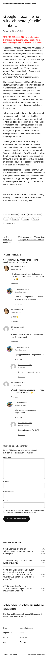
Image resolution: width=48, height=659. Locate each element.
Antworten (14, 284)
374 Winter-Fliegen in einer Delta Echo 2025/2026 (17, 562)
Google (30, 214)
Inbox (39, 214)
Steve (14, 31)
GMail (23, 214)
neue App (26, 219)
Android (20, 31)
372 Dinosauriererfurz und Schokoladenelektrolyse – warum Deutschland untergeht (17, 588)
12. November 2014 (18, 266)
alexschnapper (16, 269)
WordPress (41, 654)
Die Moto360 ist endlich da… (8, 239)
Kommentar (8, 457)
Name (5, 481)
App (6, 214)
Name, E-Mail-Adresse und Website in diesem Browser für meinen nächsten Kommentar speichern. (25, 512)
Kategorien (15, 219)
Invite (6, 219)
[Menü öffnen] (43, 3)
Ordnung (35, 219)
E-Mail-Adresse (9, 491)
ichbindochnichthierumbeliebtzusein (19, 3)
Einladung (14, 214)
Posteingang (9, 223)
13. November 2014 (18, 382)
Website (6, 501)
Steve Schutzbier (20, 292)
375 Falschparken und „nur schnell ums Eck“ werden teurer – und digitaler (18, 551)
